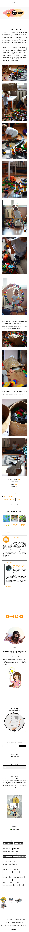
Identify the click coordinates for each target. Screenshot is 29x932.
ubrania (16, 874)
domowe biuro (16, 848)
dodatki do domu (7, 848)
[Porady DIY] (15, 826)
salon (4, 874)
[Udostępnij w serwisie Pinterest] (26, 493)
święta (5, 887)
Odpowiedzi (9, 562)
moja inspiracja (7, 864)
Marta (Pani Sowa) (19, 565)
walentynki (6, 877)
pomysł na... (16, 869)
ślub (21, 885)
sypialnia (10, 874)
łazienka (16, 885)
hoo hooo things (7, 856)
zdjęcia (18, 499)
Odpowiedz (8, 586)
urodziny (22, 874)
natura (15, 864)
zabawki (5, 882)
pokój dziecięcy (7, 869)
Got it (19, 929)
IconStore (16, 484)
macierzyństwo (7, 861)
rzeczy (11, 496)
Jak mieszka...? (7, 840)
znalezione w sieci (8, 885)
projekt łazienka (7, 872)
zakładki (11, 882)
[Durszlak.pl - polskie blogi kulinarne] (14, 829)
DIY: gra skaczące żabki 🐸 (6, 524)
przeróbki (16, 872)
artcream (14, 840)
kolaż (14, 856)
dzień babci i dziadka (8, 851)
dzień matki (19, 851)
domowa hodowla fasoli (22, 524)
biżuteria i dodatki (8, 843)
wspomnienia (20, 877)
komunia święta (21, 856)
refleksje (22, 872)
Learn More (13, 929)
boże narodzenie (18, 843)
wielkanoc (13, 877)
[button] (14, 2)
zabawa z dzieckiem (8, 499)
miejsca (15, 861)
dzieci (6, 496)
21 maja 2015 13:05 (18, 537)
